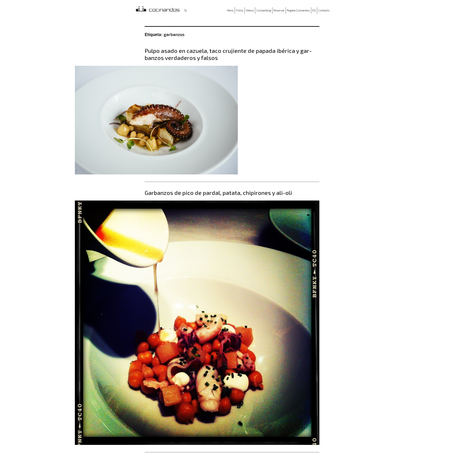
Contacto (324, 10)
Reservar (279, 10)
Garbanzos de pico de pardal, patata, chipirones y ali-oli (218, 192)
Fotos (239, 10)
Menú (230, 10)
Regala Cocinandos (298, 10)
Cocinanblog (263, 10)
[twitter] (185, 10)
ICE (314, 10)
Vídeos (250, 10)
